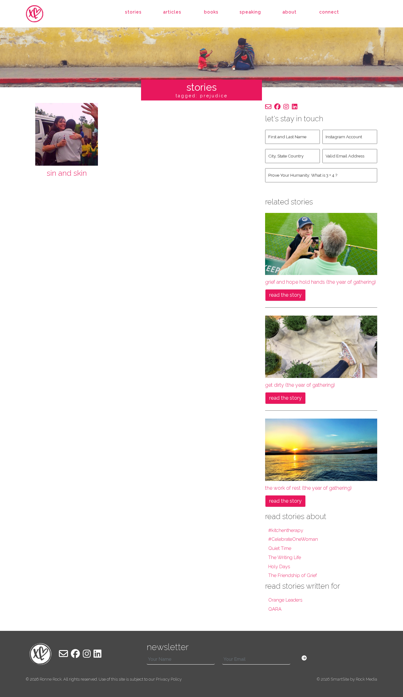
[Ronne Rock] (40, 14)
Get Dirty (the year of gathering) (300, 385)
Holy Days (279, 566)
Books (211, 11)
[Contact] (268, 107)
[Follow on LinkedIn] (295, 107)
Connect (329, 11)
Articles (172, 11)
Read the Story (285, 295)
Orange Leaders (285, 600)
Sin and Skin (67, 173)
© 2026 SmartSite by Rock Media (347, 679)
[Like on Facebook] (277, 107)
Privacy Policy (169, 679)
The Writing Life (284, 557)
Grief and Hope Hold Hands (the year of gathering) (320, 282)
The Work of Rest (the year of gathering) (308, 488)
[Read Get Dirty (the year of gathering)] (321, 346)
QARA (274, 609)
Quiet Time (279, 548)
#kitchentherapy (285, 530)
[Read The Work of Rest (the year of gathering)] (321, 449)
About (289, 11)
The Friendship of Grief (292, 575)
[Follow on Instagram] (286, 107)
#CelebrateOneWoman (293, 539)
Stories (133, 11)
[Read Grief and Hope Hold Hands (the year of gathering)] (321, 244)
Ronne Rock (51, 679)
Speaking (250, 11)
